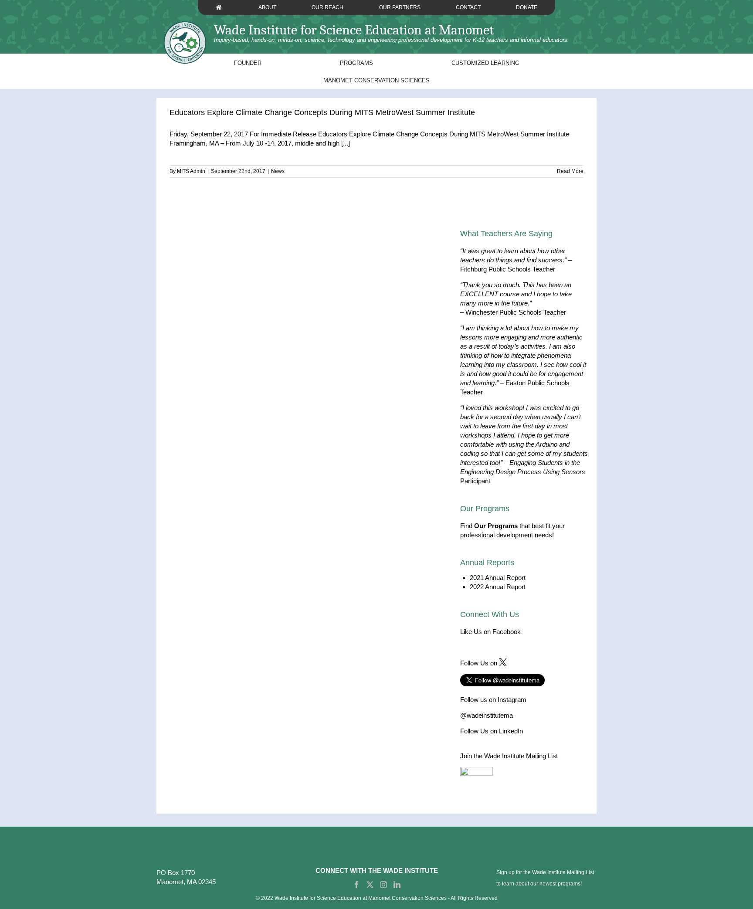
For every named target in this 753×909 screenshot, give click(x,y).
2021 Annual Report (498, 577)
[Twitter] (369, 884)
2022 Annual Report (498, 586)
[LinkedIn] (396, 884)
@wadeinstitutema (486, 715)
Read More (570, 171)
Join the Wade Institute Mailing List (509, 756)
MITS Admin (191, 171)
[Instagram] (383, 884)
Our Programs (496, 525)
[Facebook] (356, 884)
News (278, 171)
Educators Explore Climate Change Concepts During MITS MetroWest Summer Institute (322, 112)
